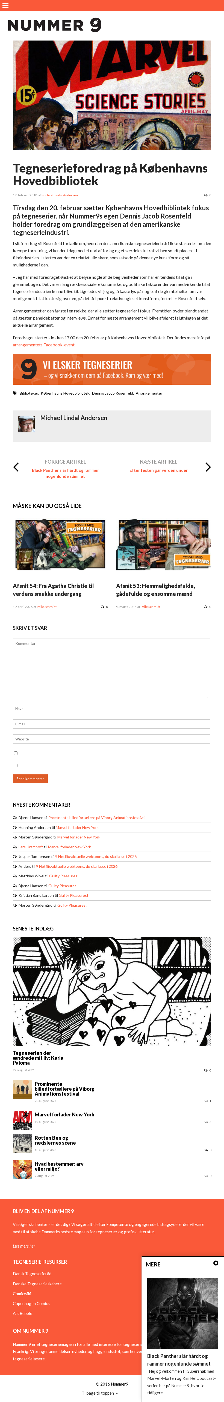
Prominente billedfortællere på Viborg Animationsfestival (96, 817)
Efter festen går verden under (158, 470)
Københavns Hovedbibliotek (65, 393)
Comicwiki (22, 1293)
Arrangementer (149, 393)
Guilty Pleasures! (64, 876)
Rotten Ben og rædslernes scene (55, 1140)
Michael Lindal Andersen (60, 195)
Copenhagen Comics (31, 1303)
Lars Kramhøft (31, 846)
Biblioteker (29, 393)
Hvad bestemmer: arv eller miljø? (59, 1166)
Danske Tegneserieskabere (37, 1283)
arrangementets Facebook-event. (44, 344)
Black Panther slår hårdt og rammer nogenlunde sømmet (65, 473)
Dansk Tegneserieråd (32, 1273)
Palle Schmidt (47, 607)
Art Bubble (22, 1313)
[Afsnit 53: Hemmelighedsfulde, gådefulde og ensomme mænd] (163, 568)
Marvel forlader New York (77, 827)
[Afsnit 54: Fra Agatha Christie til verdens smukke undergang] (60, 568)
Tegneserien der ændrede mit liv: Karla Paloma (38, 1057)
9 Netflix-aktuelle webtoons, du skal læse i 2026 (96, 856)
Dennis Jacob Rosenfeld (112, 393)
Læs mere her (24, 1245)
